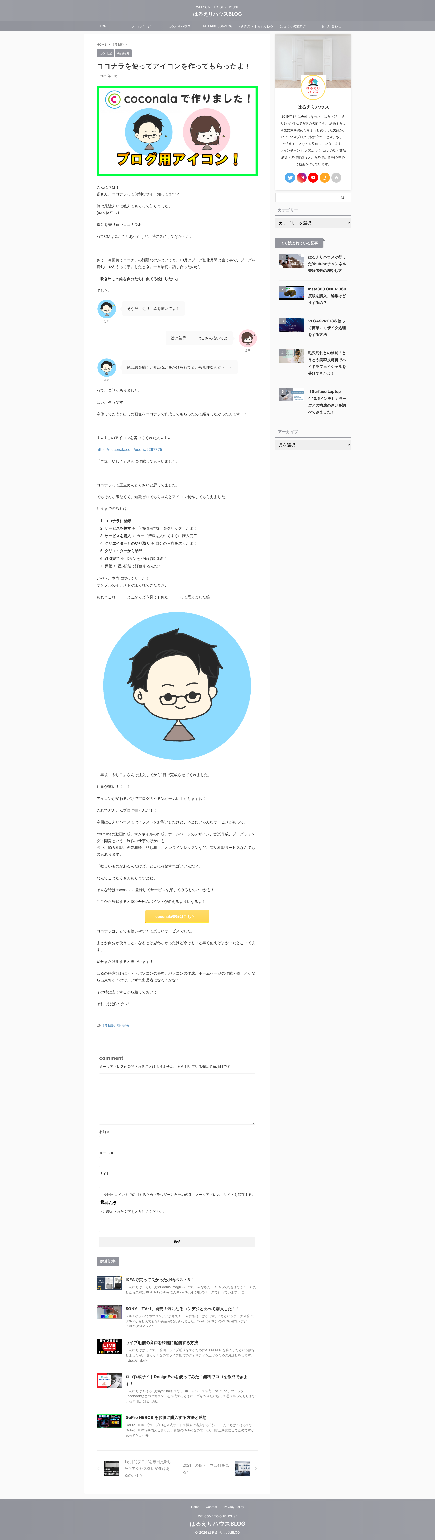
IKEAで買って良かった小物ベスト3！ (160, 1279)
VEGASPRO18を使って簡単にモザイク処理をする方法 (327, 328)
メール (106, 1153)
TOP (103, 26)
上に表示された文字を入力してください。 (132, 1211)
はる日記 (108, 1025)
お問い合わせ (331, 26)
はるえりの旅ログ (293, 26)
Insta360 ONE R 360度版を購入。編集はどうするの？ (327, 296)
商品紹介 (123, 1025)
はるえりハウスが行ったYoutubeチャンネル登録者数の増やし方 (327, 264)
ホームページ (141, 26)
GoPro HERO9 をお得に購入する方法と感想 (166, 1417)
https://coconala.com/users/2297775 (129, 449)
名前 (104, 1132)
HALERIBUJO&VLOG (217, 26)
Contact (211, 1507)
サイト (104, 1173)
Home (195, 1507)
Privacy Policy (234, 1507)
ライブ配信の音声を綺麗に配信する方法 (162, 1342)
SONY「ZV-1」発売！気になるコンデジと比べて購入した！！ (183, 1308)
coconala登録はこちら (175, 916)
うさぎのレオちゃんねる (255, 26)
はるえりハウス (179, 26)
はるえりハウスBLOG (217, 14)
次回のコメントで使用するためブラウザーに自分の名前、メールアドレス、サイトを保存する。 (179, 1194)
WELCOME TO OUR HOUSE (217, 1516)
